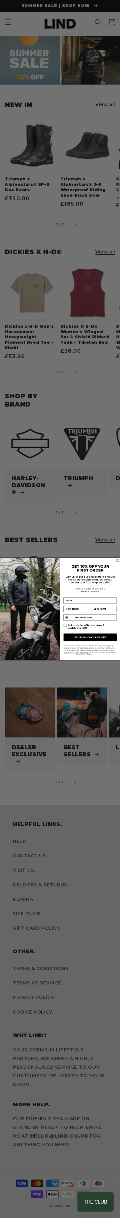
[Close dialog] (117, 560)
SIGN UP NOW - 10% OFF (90, 637)
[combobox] (68, 617)
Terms (89, 653)
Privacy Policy (80, 653)
